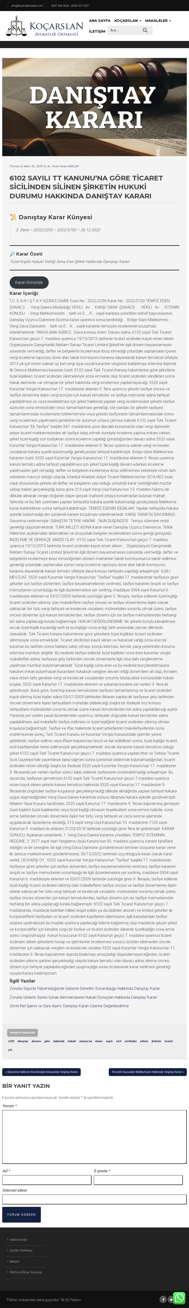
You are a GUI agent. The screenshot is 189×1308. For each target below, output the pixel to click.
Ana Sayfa (99, 20)
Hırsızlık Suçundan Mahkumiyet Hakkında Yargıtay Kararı (147, 1072)
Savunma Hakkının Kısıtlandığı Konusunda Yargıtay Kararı (42, 1072)
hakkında (58, 1041)
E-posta (102, 1171)
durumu (36, 1041)
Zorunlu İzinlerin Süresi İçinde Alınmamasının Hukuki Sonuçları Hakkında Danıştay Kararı (83, 997)
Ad (6, 1171)
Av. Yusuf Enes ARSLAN (63, 166)
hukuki (72, 1041)
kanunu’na (85, 1041)
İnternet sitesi (14, 1190)
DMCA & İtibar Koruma (26, 1272)
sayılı (109, 1041)
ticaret (168, 1041)
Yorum (9, 1106)
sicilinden (130, 1041)
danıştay (22, 1041)
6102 (11, 1041)
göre (47, 1041)
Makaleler (157, 20)
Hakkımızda (18, 1239)
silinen (144, 1041)
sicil (118, 1041)
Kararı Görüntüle (29, 282)
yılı (10, 1049)
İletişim (97, 31)
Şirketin (156, 1041)
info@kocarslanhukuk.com (27, 5)
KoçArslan (126, 20)
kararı (98, 1041)
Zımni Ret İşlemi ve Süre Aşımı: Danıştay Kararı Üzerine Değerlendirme (69, 1006)
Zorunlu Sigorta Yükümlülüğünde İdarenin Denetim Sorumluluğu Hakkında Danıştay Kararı (85, 988)
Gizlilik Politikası (21, 1250)
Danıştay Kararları (22, 1032)
